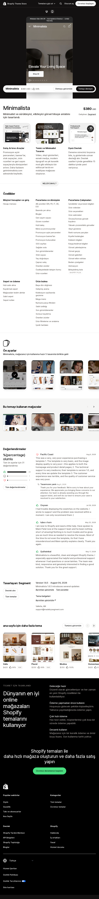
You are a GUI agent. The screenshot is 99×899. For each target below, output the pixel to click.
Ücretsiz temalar (58, 807)
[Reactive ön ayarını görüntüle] (43, 374)
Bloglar (6, 847)
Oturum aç (69, 3)
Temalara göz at (45, 3)
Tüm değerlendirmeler (15, 487)
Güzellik (6, 807)
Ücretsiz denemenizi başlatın (49, 771)
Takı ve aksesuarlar (12, 811)
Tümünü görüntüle (72, 626)
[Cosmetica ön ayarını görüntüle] (71, 374)
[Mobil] (52, 12)
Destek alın (10, 590)
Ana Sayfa (7, 816)
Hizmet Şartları (10, 868)
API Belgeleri (9, 838)
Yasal (52, 842)
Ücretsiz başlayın (86, 3)
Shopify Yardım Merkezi (14, 833)
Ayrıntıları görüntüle (45, 590)
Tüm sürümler (62, 590)
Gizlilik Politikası (10, 875)
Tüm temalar (11, 596)
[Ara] (61, 4)
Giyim (5, 802)
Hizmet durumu (57, 847)
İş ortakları (55, 838)
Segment (92, 114)
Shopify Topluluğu (11, 842)
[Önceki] (88, 407)
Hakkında (54, 833)
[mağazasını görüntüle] (14, 422)
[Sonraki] (94, 407)
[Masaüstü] (47, 12)
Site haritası (8, 887)
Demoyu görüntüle (63, 89)
